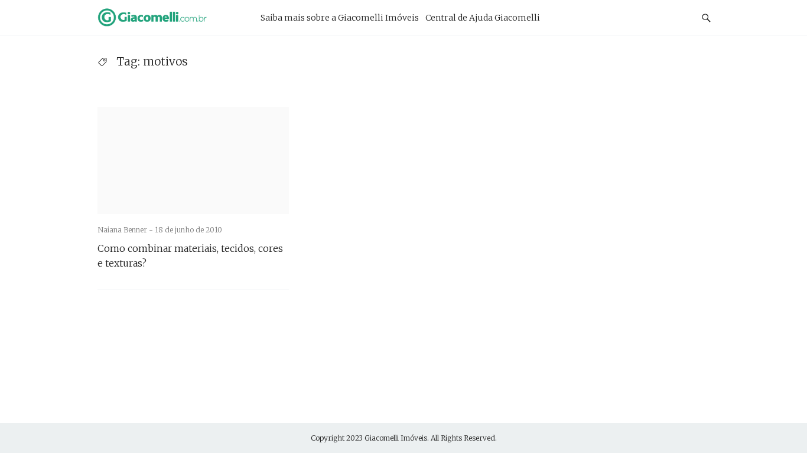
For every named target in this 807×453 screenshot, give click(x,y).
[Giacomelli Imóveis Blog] (166, 17)
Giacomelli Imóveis (396, 438)
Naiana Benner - (126, 229)
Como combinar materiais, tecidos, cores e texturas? (190, 255)
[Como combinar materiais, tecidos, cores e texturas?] (193, 160)
